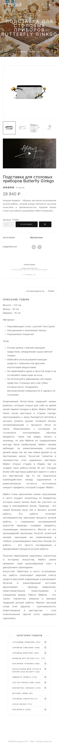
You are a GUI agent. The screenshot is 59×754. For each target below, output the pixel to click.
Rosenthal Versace (23, 688)
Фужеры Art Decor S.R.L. (26, 658)
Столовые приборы (23, 642)
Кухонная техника (23, 664)
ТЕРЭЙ (13, 5)
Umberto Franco (21, 677)
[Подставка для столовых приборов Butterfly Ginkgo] (29, 91)
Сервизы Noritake (22, 653)
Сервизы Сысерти (22, 699)
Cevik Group (19, 704)
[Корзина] (42, 5)
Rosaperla (18, 710)
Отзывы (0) (29, 275)
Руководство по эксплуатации (29, 270)
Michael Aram (36, 237)
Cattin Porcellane (23, 683)
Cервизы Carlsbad (23, 648)
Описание (29, 265)
